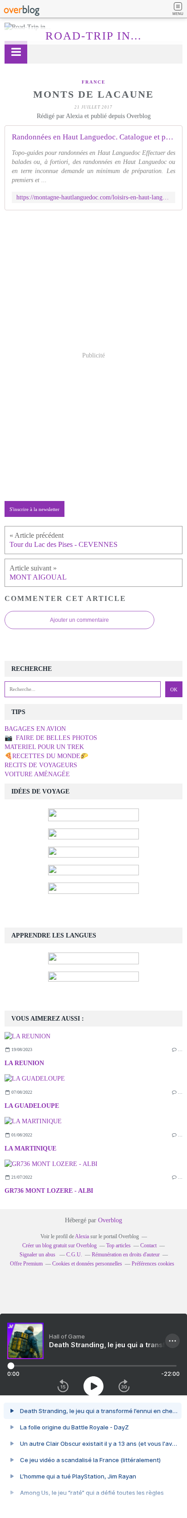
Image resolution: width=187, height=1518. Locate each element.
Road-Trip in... (93, 36)
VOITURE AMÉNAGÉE (37, 774)
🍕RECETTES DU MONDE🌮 (46, 756)
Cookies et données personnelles (87, 1263)
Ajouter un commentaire (79, 620)
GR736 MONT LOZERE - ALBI (49, 1190)
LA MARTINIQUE (30, 1148)
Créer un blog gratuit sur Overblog (59, 1245)
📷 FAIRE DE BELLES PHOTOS (51, 737)
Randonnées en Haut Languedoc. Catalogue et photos (93, 137)
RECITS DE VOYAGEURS (41, 765)
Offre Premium (26, 1263)
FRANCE (94, 81)
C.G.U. (74, 1254)
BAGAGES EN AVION (35, 728)
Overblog (110, 1220)
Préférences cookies (153, 1263)
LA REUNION (24, 1063)
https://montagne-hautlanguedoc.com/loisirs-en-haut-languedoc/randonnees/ (93, 197)
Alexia (82, 1236)
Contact (148, 1245)
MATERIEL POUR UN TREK (44, 747)
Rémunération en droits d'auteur (126, 1254)
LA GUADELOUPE (32, 1105)
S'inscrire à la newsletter (34, 509)
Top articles (118, 1245)
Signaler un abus (38, 1254)
